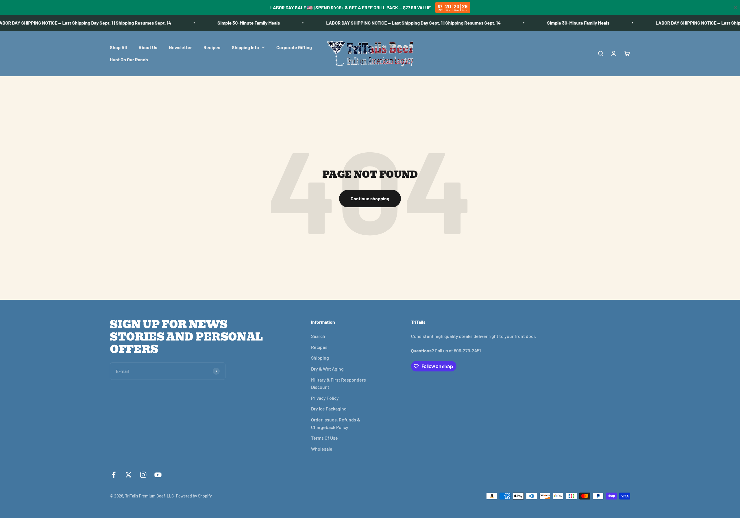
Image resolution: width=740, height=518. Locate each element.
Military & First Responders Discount (338, 383)
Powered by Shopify (194, 495)
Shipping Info (245, 47)
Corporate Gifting (294, 47)
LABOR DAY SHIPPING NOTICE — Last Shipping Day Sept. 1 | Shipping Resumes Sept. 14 (402, 22)
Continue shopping (370, 198)
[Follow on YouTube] (158, 475)
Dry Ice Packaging (329, 408)
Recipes (212, 47)
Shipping (320, 357)
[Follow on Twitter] (128, 475)
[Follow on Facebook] (114, 475)
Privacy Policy (325, 398)
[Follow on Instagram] (143, 475)
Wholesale (321, 449)
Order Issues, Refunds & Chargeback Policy (335, 423)
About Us (147, 47)
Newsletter (180, 47)
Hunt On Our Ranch (129, 59)
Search (318, 336)
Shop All (118, 47)
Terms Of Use (324, 438)
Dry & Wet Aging (327, 368)
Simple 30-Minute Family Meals (238, 22)
